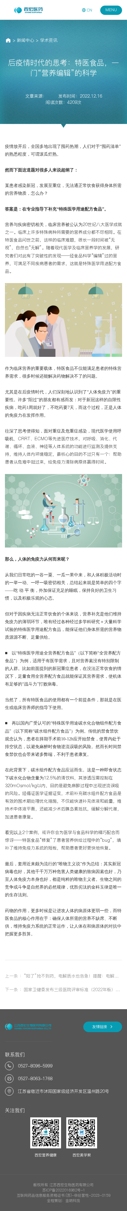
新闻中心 (25, 40)
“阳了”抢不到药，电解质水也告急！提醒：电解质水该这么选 (73, 976)
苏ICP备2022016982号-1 (63, 1190)
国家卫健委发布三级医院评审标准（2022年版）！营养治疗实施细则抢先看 (73, 990)
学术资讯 (48, 40)
